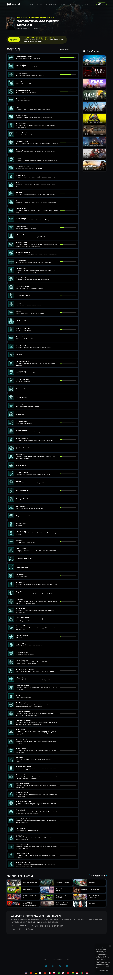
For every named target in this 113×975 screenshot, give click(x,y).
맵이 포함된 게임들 (51, 4)
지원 (68, 959)
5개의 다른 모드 (45, 39)
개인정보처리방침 (57, 959)
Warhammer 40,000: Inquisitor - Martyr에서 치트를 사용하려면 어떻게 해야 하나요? (37, 926)
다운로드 (101, 4)
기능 (70, 4)
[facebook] (60, 966)
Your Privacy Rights (103, 970)
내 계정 (86, 4)
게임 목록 (39, 4)
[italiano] (82, 973)
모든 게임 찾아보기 (98, 876)
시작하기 (13, 39)
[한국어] (40, 973)
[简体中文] (31, 973)
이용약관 (46, 959)
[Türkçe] (68, 973)
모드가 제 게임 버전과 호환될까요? (22, 929)
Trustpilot (37, 922)
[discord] (46, 966)
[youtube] (67, 966)
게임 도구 (62, 4)
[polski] (54, 973)
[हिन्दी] (73, 973)
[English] (26, 973)
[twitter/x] (53, 966)
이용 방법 (30, 4)
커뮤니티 (77, 4)
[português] (59, 973)
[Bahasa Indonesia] (77, 973)
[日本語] (63, 973)
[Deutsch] (36, 973)
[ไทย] (87, 973)
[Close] (110, 946)
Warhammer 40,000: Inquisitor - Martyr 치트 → (35, 18)
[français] (50, 973)
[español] (45, 973)
